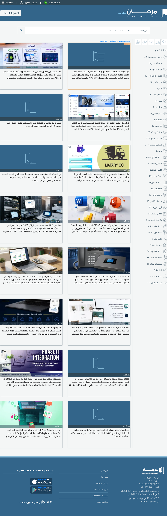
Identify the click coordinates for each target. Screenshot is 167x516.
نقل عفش (156, 82)
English (9, 2)
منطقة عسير (54, 2)
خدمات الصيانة (154, 251)
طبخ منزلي (156, 245)
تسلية (159, 88)
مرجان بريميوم (102, 483)
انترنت (158, 270)
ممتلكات (157, 107)
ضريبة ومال (155, 113)
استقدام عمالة (154, 263)
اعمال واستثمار (153, 144)
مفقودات (157, 238)
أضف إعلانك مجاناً (11, 13)
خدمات (113, 40)
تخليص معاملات (154, 163)
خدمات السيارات (153, 226)
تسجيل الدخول (30, 2)
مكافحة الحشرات (154, 219)
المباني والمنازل (153, 75)
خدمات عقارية (155, 182)
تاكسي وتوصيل (154, 169)
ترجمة (159, 151)
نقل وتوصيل (154, 282)
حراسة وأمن (155, 194)
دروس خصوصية (153, 57)
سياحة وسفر (155, 132)
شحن (158, 100)
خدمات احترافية (154, 157)
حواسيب (157, 125)
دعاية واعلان (154, 176)
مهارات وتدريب (154, 138)
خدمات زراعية (155, 232)
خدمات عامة (156, 276)
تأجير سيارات (155, 207)
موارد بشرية (155, 69)
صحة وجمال (155, 94)
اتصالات (157, 119)
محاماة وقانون (154, 201)
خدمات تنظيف (154, 257)
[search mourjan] (21, 30)
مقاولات (156, 188)
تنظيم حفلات (155, 213)
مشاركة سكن (155, 63)
